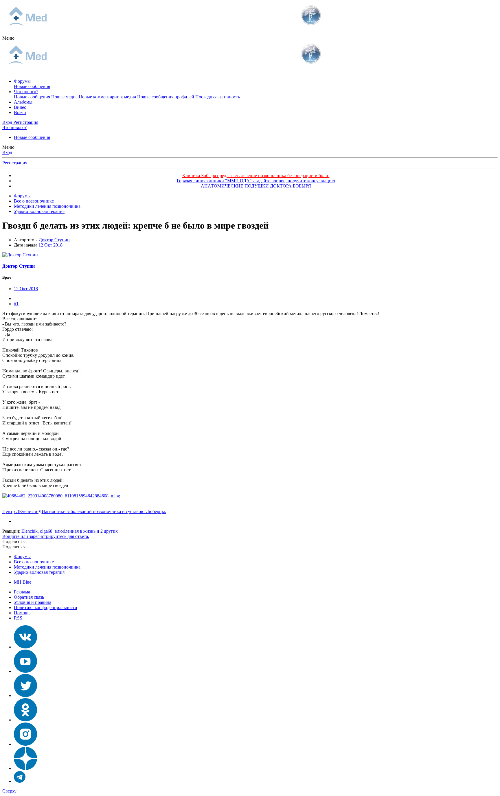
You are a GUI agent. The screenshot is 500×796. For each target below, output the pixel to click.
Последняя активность (217, 96)
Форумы (22, 81)
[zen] (25, 768)
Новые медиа (64, 96)
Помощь (22, 612)
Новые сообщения (32, 86)
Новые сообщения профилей (165, 96)
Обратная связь (29, 597)
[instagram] (25, 744)
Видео (20, 107)
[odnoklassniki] (25, 719)
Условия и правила (32, 602)
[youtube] (25, 671)
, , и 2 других (69, 531)
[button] (8, 38)
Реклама (22, 591)
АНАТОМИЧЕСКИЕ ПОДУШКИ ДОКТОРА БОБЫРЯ (256, 185)
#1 (16, 303)
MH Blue (22, 582)
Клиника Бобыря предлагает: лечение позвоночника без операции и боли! (256, 175)
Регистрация (14, 162)
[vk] (25, 646)
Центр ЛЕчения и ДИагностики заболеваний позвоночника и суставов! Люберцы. (84, 511)
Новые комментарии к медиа (107, 96)
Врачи (20, 112)
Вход (7, 152)
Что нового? (26, 91)
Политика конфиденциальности (45, 607)
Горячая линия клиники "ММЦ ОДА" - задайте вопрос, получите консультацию (256, 180)
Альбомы (23, 102)
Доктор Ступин (54, 239)
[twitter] (25, 695)
